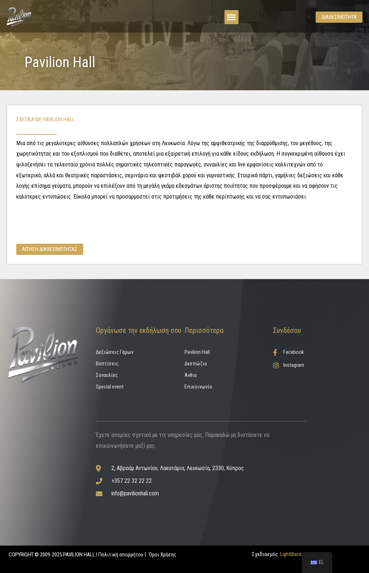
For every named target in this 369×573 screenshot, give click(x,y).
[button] (231, 17)
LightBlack (290, 554)
